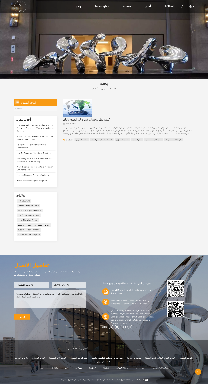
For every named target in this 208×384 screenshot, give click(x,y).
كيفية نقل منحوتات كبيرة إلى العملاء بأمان (86, 119)
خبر (66, 367)
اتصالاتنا (169, 6)
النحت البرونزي (122, 140)
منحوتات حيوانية (134, 358)
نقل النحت (137, 140)
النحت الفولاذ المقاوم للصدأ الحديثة (160, 358)
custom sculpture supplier (28, 230)
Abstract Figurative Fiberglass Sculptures (33, 175)
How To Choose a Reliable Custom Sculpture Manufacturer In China (35, 137)
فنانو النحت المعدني (78, 358)
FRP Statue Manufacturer (28, 215)
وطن (78, 6)
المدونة (106, 367)
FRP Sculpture (24, 201)
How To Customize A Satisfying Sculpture (34, 153)
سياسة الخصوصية (160, 367)
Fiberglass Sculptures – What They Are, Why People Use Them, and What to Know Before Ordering (35, 128)
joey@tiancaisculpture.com (138, 290)
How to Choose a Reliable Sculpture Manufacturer (31, 146)
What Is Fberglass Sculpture (29, 210)
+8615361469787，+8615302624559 (128, 300)
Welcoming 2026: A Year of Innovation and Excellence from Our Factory (34, 160)
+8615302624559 (138, 303)
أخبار (148, 6)
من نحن (78, 367)
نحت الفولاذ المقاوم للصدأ (101, 140)
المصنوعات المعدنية (57, 358)
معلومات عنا (102, 6)
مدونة (19, 108)
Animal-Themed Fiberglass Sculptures (32, 180)
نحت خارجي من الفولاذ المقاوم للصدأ (107, 358)
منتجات (127, 6)
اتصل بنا (92, 367)
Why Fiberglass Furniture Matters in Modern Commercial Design (35, 168)
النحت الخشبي (185, 358)
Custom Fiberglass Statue (28, 205)
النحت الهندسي (103, 361)
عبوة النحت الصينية (173, 140)
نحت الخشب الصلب (153, 140)
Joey (119, 293)
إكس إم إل (140, 367)
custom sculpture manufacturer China (33, 225)
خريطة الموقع (123, 367)
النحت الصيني (81, 140)
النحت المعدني (38, 358)
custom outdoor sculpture (29, 234)
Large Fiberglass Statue (27, 220)
